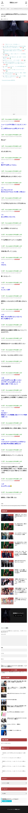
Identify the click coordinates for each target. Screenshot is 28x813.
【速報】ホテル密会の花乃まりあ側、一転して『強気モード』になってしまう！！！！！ (14, 76)
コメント (3, 634)
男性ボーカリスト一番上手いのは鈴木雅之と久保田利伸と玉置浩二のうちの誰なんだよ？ (16, 706)
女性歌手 (11, 514)
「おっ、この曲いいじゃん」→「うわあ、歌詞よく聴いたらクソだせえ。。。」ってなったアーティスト (16, 688)
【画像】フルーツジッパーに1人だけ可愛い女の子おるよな (21, 600)
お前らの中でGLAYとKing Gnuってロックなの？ (20, 561)
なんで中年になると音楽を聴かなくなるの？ (15, 711)
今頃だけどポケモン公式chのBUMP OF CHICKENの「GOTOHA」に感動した (16, 718)
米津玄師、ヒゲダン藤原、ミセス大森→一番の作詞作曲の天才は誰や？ (21, 571)
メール (2, 653)
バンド (12, 524)
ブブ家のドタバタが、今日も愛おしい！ (12, 44)
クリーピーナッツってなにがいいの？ (9, 757)
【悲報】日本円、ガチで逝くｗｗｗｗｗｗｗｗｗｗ (14, 69)
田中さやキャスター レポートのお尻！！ (13, 60)
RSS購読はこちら (7, 801)
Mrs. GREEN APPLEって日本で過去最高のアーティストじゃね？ (21, 544)
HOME (2, 5)
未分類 (6, 19)
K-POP (12, 579)
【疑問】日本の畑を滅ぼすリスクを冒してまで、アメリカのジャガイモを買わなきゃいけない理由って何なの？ (14, 63)
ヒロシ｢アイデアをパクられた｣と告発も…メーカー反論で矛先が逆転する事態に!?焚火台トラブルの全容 (14, 50)
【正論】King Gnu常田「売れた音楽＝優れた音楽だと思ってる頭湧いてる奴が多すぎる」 (16, 682)
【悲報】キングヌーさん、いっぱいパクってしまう (12, 761)
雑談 (8, 8)
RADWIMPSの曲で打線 (11, 699)
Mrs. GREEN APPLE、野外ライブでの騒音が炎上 (21, 524)
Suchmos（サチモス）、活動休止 (13, 724)
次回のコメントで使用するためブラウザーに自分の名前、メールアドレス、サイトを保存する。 (14, 666)
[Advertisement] (14, 99)
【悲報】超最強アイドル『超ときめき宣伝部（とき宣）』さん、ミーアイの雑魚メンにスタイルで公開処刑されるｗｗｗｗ (21, 591)
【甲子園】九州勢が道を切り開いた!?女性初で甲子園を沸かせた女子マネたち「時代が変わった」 (14, 47)
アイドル (11, 588)
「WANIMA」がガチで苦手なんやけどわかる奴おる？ (12, 752)
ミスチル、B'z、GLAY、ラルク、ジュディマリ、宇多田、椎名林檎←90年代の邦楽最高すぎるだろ (21, 553)
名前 (2, 647)
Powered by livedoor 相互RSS (8, 80)
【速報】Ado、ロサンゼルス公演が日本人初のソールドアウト (21, 516)
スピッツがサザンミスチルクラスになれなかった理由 (21, 533)
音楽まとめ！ (14, 2)
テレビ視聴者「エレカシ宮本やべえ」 (14, 730)
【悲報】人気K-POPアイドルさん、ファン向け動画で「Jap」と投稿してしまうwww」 (21, 581)
